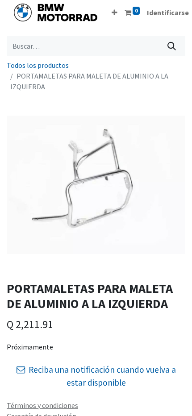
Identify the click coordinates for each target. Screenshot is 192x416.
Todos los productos (38, 65)
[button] (114, 12)
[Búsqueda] (171, 46)
